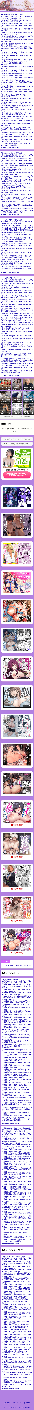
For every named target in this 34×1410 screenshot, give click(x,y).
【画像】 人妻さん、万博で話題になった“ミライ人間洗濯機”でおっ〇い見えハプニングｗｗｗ (16, 117)
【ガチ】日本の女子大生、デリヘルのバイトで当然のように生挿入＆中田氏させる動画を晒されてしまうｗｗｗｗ (17, 129)
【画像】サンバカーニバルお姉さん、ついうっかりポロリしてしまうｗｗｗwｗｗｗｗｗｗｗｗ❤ (17, 113)
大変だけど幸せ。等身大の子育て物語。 (12, 14)
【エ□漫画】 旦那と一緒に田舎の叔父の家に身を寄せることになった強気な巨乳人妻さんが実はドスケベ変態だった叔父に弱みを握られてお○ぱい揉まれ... (17, 230)
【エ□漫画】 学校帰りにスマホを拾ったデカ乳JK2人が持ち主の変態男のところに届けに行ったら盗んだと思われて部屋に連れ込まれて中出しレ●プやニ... (17, 210)
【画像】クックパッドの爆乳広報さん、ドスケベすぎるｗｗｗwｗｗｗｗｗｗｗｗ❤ (17, 78)
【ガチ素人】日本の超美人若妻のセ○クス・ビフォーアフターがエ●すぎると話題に (17, 144)
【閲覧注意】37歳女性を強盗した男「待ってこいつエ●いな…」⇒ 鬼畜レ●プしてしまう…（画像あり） (17, 133)
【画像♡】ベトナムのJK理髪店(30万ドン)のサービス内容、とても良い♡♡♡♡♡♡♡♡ (16, 1327)
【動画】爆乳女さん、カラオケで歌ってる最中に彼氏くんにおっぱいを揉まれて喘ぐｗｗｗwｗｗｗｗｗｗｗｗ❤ (17, 91)
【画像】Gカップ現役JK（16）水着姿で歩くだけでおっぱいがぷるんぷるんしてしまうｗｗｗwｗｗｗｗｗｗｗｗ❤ (17, 82)
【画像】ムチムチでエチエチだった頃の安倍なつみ (15, 238)
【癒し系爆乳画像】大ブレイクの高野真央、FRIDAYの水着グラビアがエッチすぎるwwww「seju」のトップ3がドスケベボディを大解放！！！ (17, 165)
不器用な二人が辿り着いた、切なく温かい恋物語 (16, 1128)
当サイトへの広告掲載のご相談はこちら (17, 444)
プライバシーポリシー (18, 1403)
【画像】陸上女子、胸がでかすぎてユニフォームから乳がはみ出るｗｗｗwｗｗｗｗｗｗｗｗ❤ (17, 36)
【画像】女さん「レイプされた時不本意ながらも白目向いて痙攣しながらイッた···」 (17, 33)
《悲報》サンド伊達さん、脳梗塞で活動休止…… (16, 1188)
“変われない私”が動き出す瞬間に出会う (13, 1256)
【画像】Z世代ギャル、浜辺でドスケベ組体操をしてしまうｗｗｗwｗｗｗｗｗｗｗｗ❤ (16, 20)
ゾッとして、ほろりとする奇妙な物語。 (12, 220)
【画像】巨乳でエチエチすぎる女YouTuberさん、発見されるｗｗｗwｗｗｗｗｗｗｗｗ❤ (16, 1058)
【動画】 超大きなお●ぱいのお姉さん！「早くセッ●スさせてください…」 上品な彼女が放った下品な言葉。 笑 (17, 226)
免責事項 (28, 1403)
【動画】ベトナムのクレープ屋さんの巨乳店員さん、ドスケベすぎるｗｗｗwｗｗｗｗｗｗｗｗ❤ (16, 1035)
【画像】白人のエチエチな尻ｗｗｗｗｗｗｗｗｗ (16, 1061)
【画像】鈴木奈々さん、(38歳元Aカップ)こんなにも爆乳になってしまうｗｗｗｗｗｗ (16, 1011)
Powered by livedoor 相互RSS (10, 147)
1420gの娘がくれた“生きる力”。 (11, 979)
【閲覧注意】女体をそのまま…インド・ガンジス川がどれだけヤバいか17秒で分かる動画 (16, 140)
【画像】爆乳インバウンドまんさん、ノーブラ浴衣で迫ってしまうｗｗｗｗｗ (16, 1025)
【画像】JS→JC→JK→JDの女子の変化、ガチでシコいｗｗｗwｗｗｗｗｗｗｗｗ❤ (16, 53)
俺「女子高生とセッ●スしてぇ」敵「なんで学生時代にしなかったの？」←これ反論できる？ (17, 17)
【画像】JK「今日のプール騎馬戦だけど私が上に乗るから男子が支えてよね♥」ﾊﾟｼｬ (17, 44)
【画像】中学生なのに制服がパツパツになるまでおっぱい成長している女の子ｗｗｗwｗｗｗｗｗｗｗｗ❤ (17, 60)
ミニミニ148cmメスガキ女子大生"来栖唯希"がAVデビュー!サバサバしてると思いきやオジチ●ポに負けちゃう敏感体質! (16, 997)
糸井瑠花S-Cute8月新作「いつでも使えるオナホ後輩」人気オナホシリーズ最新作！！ (17, 993)
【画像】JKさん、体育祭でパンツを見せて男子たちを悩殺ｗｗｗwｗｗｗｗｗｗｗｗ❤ (17, 106)
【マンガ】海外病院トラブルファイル (11, 278)
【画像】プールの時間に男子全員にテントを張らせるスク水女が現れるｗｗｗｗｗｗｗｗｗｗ (17, 256)
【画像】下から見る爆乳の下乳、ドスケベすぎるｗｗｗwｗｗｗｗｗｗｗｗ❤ (16, 1066)
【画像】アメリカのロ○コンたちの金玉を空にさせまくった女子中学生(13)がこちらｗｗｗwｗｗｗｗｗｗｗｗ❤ (17, 25)
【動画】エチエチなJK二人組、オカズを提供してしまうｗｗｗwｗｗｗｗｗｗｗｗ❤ (17, 173)
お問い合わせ (7, 1403)
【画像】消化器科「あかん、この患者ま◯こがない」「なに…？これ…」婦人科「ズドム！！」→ (16, 184)
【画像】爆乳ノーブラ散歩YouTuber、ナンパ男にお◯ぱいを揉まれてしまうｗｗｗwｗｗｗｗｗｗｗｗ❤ (17, 177)
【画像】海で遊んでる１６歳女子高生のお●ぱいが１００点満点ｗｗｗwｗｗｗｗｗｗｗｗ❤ (17, 103)
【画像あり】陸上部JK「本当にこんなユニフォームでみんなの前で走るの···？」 (16, 1322)
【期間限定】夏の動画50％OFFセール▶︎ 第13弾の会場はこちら (17, 475)
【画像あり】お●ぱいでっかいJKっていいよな (15, 1329)
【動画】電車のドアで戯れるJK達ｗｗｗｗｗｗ (15, 1324)
